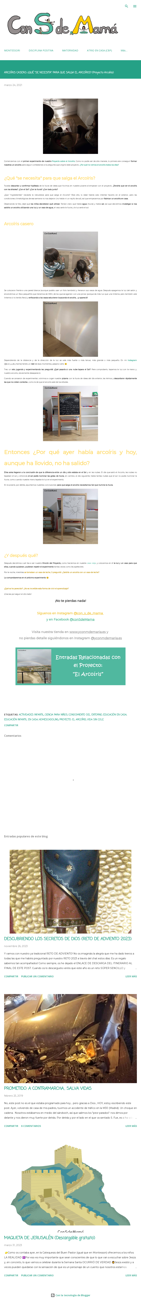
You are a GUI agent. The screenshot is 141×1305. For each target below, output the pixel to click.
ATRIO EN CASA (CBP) (99, 50)
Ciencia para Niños (56, 715)
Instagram (132, 360)
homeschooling (48, 720)
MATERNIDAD (70, 50)
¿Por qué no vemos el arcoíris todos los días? (99, 165)
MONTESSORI (12, 50)
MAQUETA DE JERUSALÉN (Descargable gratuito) (49, 1238)
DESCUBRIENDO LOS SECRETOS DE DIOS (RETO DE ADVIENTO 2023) (68, 939)
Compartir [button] (11, 725)
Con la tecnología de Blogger (72, 1295)
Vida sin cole (95, 720)
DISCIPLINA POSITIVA (41, 50)
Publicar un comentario (37, 976)
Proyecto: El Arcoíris (72, 720)
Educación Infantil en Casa (21, 720)
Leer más (131, 976)
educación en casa (115, 715)
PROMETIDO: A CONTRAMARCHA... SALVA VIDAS (47, 1088)
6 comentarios (31, 1126)
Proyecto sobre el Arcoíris (63, 161)
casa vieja (91, 563)
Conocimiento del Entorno (85, 715)
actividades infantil (31, 715)
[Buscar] (126, 6)
